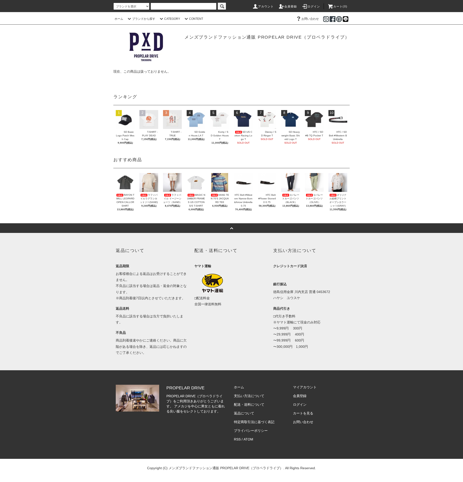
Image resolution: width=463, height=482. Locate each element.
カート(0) (340, 6)
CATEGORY (172, 19)
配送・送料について (249, 404)
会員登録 (290, 6)
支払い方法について (249, 396)
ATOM (248, 439)
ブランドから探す (143, 19)
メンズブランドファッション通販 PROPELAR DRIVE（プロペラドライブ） (267, 37)
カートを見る (303, 413)
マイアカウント (305, 387)
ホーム (119, 19)
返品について (244, 413)
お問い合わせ (310, 19)
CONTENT (196, 19)
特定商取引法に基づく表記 (254, 422)
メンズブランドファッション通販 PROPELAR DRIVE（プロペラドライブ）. (226, 468)
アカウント (266, 6)
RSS (237, 439)
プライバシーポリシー (251, 431)
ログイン (313, 6)
